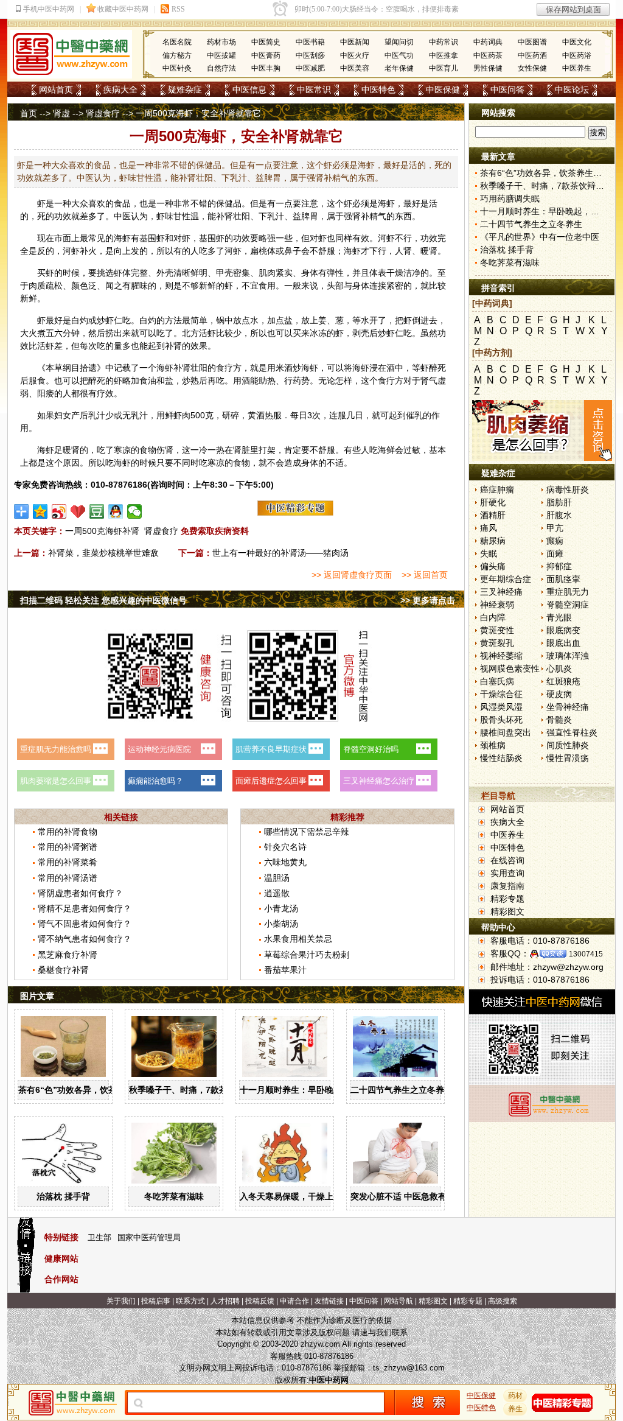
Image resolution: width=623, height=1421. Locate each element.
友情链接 (329, 1301)
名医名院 (177, 42)
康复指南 (507, 886)
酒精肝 (493, 515)
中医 (122, 216)
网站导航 (398, 1301)
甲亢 (554, 528)
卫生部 (99, 1237)
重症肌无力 (567, 592)
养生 (515, 1409)
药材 (515, 1395)
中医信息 (249, 89)
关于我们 (121, 1301)
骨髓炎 (559, 720)
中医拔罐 (221, 55)
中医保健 (443, 89)
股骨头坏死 (501, 720)
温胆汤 (277, 878)
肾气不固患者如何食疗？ (84, 923)
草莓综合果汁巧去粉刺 (306, 955)
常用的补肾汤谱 (67, 878)
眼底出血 (563, 643)
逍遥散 (277, 893)
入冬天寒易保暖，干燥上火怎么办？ (308, 1196)
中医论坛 (572, 89)
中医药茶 (488, 55)
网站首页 (56, 89)
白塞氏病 (497, 681)
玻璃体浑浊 (567, 656)
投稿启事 (155, 1301)
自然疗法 (221, 68)
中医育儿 (443, 68)
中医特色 (378, 89)
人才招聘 (225, 1301)
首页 (28, 113)
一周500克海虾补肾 (102, 531)
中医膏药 (265, 55)
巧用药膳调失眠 (510, 198)
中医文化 (576, 42)
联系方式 (190, 1301)
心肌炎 (559, 668)
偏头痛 (493, 566)
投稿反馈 (259, 1301)
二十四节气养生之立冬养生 (401, 1090)
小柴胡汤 (281, 923)
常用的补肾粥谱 (67, 847)
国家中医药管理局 (149, 1237)
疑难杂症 (185, 89)
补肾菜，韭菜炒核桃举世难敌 (103, 553)
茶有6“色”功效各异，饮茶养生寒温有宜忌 (97, 1090)
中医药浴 (576, 55)
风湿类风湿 (501, 707)
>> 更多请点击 (427, 600)
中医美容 (354, 68)
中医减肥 (310, 68)
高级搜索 (502, 1301)
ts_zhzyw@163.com (409, 1367)
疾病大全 (120, 89)
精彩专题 (507, 898)
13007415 (586, 954)
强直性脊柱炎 (571, 732)
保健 (224, 203)
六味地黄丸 (285, 862)
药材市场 (221, 42)
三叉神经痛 (501, 592)
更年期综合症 (505, 579)
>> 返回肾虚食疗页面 (352, 575)
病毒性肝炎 (567, 489)
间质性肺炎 (567, 745)
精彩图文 (507, 911)
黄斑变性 (497, 630)
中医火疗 (354, 55)
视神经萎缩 (501, 656)
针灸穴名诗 (285, 847)
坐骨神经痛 (567, 707)
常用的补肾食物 (67, 832)
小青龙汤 (281, 908)
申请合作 (294, 1301)
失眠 (488, 553)
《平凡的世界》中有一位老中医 (539, 237)
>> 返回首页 (425, 575)
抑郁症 (559, 566)
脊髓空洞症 (567, 604)
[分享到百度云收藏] (78, 511)
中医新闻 (354, 42)
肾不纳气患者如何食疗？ (84, 939)
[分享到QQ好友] (116, 511)
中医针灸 (177, 68)
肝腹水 (559, 515)
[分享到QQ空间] (40, 511)
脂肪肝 (559, 502)
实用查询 (507, 873)
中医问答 (507, 89)
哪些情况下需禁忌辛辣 (306, 832)
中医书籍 (310, 42)
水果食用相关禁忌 (298, 939)
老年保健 (399, 68)
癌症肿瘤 (497, 489)
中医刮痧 (310, 55)
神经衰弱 (497, 604)
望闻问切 (399, 42)
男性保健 (488, 68)
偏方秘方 (177, 55)
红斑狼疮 (563, 681)
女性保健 (532, 68)
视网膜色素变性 (510, 668)
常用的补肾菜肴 (67, 862)
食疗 (224, 368)
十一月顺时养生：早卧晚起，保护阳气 (312, 1090)
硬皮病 (559, 694)
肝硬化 (493, 502)
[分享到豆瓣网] (97, 511)
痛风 (488, 528)
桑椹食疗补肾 (63, 970)
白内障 (493, 617)
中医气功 (399, 55)
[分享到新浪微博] (59, 511)
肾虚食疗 (103, 113)
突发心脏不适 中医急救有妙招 (407, 1196)
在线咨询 (507, 860)
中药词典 (488, 42)
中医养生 (576, 68)
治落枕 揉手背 (63, 1196)
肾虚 (61, 113)
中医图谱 (532, 42)
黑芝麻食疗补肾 (67, 955)
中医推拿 (443, 55)
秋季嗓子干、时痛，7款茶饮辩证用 (195, 1090)
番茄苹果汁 (285, 970)
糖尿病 (493, 541)
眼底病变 (563, 630)
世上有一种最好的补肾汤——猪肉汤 (280, 553)
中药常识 (443, 42)
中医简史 (265, 42)
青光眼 (559, 617)
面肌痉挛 (563, 579)
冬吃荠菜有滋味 (174, 1196)
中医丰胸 (265, 68)
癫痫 (554, 541)
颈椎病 (493, 745)
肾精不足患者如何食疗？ (84, 908)
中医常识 (314, 89)
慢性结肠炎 (501, 758)
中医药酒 (532, 55)
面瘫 (554, 553)
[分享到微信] (134, 511)
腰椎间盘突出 (505, 732)
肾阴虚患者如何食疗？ (80, 893)
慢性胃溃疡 (567, 758)
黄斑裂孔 (497, 643)
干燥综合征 (501, 694)
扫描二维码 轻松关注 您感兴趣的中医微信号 (103, 600)
